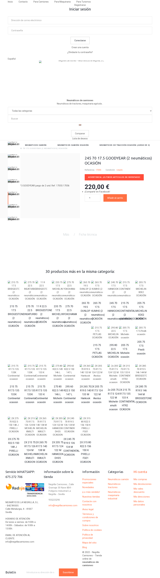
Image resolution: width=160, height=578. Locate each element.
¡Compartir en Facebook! (97, 191)
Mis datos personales (139, 503)
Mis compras (140, 479)
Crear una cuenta (80, 47)
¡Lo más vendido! (91, 492)
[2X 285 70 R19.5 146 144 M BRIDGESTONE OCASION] (141, 372)
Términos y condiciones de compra (90, 517)
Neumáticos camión (36, 145)
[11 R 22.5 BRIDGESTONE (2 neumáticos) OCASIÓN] (41, 290)
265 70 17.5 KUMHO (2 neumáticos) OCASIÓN (98, 311)
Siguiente (14, 227)
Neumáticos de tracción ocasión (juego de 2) (125, 145)
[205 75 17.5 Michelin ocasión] (125, 332)
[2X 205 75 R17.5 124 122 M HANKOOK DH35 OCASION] (57, 427)
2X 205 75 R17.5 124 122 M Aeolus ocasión (97, 394)
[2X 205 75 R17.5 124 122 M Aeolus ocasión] (97, 372)
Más (66, 234)
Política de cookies (92, 530)
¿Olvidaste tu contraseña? (80, 52)
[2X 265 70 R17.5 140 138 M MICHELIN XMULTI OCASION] (41, 427)
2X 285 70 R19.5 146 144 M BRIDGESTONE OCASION (143, 394)
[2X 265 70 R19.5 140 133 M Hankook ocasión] (85, 372)
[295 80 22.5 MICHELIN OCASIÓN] (113, 332)
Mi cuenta (140, 472)
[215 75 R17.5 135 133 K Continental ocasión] (41, 372)
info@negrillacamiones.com (63, 505)
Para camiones (41, 1)
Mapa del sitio (89, 542)
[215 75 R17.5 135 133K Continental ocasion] (13, 372)
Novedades (88, 487)
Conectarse (80, 40)
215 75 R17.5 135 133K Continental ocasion (14, 394)
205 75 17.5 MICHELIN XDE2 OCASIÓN (141, 311)
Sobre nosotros (90, 525)
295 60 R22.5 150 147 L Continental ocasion (69, 394)
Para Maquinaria (62, 1)
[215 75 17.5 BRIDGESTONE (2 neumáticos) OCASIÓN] (13, 290)
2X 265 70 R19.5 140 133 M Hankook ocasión (85, 394)
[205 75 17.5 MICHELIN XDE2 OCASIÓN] (141, 289)
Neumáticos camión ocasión (73, 145)
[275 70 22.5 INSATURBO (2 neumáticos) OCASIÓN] (30, 290)
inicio (10, 1)
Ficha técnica (88, 234)
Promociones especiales (89, 481)
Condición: (110, 170)
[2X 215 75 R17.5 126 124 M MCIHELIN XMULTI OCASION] (30, 427)
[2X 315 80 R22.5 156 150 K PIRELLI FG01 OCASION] (85, 427)
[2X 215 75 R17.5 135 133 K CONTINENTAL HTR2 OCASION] (125, 374)
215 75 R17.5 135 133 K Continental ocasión (42, 394)
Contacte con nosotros (89, 503)
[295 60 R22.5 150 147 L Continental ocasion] (69, 372)
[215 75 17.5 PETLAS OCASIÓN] (97, 332)
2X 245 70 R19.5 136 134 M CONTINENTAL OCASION (71, 447)
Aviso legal (87, 509)
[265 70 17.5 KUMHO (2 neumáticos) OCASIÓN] (97, 289)
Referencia (89, 170)
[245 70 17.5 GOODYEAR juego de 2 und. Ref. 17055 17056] (14, 148)
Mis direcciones (142, 496)
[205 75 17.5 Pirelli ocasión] (141, 331)
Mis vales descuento (139, 490)
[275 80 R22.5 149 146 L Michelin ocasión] (57, 372)
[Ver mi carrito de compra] (150, 128)
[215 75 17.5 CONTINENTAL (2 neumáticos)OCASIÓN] (125, 289)
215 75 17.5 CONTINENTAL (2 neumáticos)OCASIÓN (131, 311)
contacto (23, 1)
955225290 (54, 499)
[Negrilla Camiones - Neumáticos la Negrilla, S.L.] (80, 76)
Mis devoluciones (142, 484)
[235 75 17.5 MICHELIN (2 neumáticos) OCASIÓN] (57, 290)
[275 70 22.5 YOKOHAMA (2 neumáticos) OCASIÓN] (69, 290)
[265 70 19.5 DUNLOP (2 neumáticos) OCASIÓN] (85, 289)
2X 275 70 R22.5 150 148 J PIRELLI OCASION (13, 447)
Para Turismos (83, 1)
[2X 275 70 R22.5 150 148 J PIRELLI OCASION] (13, 425)
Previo (14, 144)
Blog (84, 547)
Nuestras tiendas (91, 496)
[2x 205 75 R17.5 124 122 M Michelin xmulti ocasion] (113, 374)
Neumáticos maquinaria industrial (114, 495)
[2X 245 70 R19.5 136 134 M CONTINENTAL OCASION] (69, 425)
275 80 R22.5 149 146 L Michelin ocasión (57, 394)
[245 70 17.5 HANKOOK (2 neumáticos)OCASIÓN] (113, 289)
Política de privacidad (87, 536)
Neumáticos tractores (114, 486)
